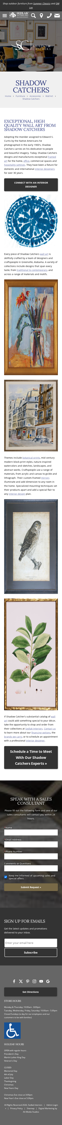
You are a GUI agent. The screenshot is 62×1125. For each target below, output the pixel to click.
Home (8, 96)
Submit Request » (31, 887)
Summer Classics (41, 3)
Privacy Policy (16, 1108)
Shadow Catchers (31, 99)
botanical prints (31, 457)
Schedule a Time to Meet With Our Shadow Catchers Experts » (31, 757)
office (26, 160)
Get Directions (30, 991)
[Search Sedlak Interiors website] (33, 15)
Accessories (35, 96)
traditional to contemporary (32, 270)
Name (8, 827)
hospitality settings (14, 164)
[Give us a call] (49, 15)
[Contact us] (57, 15)
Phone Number (13, 851)
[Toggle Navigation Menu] (5, 15)
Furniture (20, 96)
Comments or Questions (17, 863)
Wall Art (49, 96)
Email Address (13, 839)
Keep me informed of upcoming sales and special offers (32, 877)
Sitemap (30, 1108)
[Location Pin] (41, 15)
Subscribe (31, 952)
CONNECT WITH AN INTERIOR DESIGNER (31, 184)
